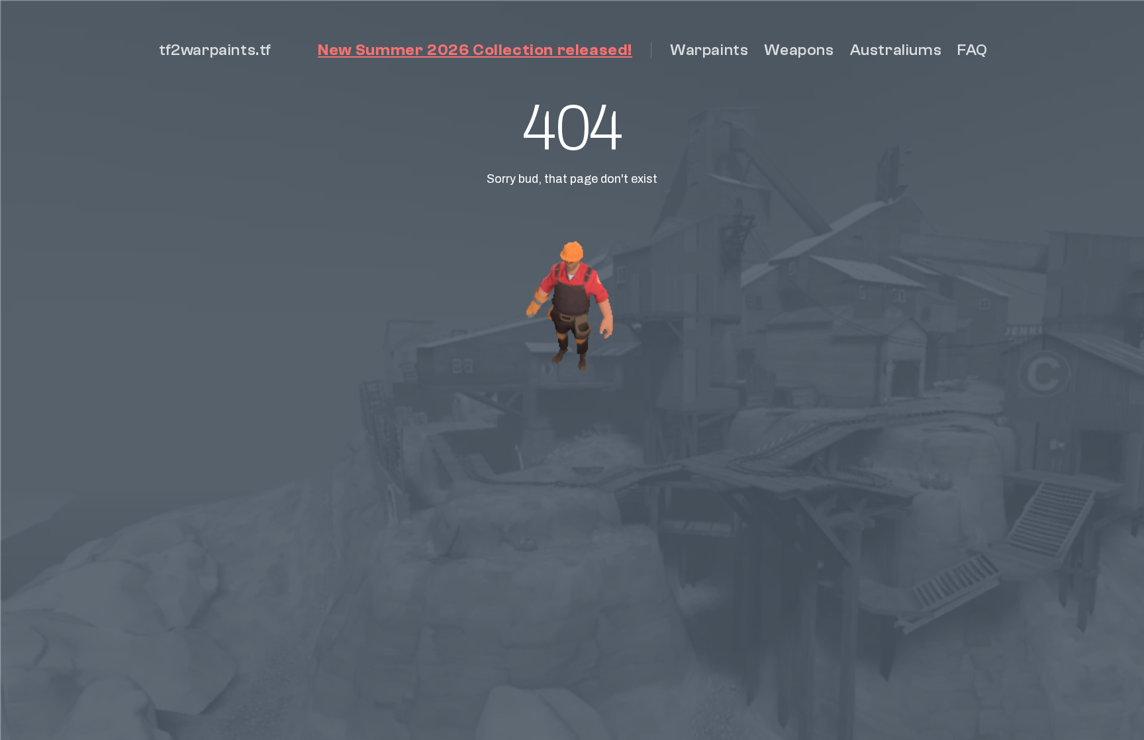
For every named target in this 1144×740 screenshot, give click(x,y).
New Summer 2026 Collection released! (475, 50)
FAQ (972, 50)
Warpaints (709, 50)
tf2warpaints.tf (215, 50)
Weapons (799, 50)
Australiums (896, 50)
